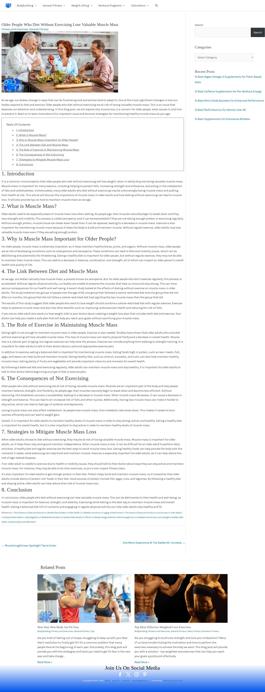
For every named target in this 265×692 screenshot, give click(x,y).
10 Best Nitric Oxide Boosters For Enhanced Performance (229, 100)
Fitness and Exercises (15, 29)
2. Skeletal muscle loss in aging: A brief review (101, 513)
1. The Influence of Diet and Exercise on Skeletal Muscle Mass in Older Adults (46, 513)
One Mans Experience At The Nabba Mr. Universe (154, 542)
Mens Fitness (194, 631)
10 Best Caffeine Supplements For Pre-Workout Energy (228, 91)
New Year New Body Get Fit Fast (58, 627)
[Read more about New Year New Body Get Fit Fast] (84, 598)
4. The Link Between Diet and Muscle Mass (42, 145)
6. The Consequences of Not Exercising (40, 154)
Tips (92, 631)
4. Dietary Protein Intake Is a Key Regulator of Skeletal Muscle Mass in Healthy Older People (41, 517)
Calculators (138, 5)
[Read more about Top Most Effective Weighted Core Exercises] (181, 598)
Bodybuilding (25, 5)
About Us (116, 681)
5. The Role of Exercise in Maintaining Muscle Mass (47, 149)
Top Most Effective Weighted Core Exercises (162, 627)
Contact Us (126, 681)
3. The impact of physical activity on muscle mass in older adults (152, 513)
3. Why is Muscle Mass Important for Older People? (47, 140)
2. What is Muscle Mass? (31, 135)
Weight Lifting (80, 5)
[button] (156, 5)
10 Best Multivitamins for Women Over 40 (220, 109)
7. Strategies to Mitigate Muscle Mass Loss (42, 159)
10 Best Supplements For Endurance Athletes (222, 119)
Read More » (44, 662)
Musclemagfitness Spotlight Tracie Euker (29, 545)
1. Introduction (25, 130)
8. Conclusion (24, 164)
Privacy (108, 681)
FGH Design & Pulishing (173, 681)
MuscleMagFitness (140, 681)
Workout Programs (110, 5)
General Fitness (52, 5)
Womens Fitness (210, 631)
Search (199, 25)
